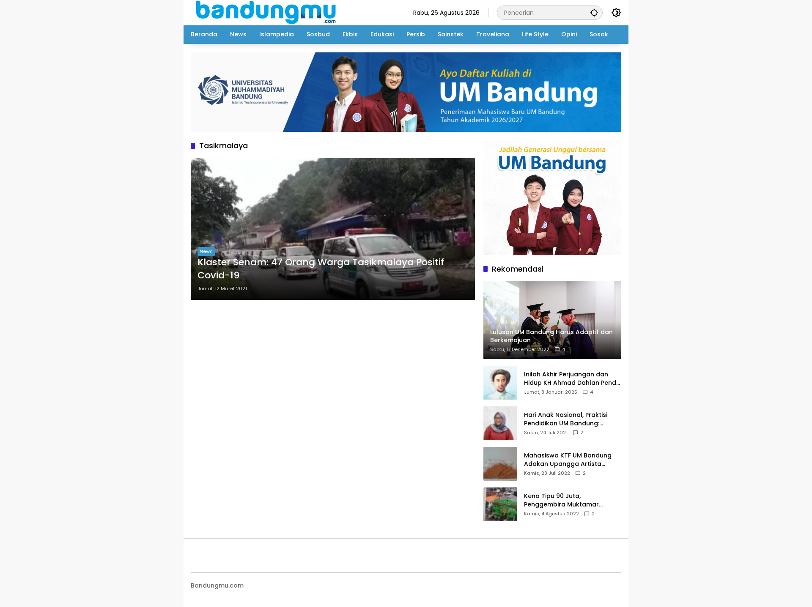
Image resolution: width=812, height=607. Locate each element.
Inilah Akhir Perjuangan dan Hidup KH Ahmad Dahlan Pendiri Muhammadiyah (572, 378)
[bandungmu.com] (268, 12)
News (206, 251)
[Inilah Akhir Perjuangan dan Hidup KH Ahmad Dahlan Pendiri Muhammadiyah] (500, 383)
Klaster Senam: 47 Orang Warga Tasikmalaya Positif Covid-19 (321, 269)
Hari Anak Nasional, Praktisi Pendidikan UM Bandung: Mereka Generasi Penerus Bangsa (565, 419)
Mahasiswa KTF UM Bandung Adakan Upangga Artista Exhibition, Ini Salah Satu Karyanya (568, 460)
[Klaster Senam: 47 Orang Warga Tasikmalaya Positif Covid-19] (333, 229)
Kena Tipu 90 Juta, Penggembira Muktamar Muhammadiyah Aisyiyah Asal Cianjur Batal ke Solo (570, 500)
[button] (594, 12)
